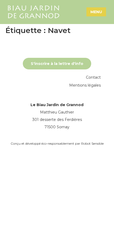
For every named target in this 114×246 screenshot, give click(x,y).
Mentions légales (85, 85)
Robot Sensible (92, 143)
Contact (93, 77)
